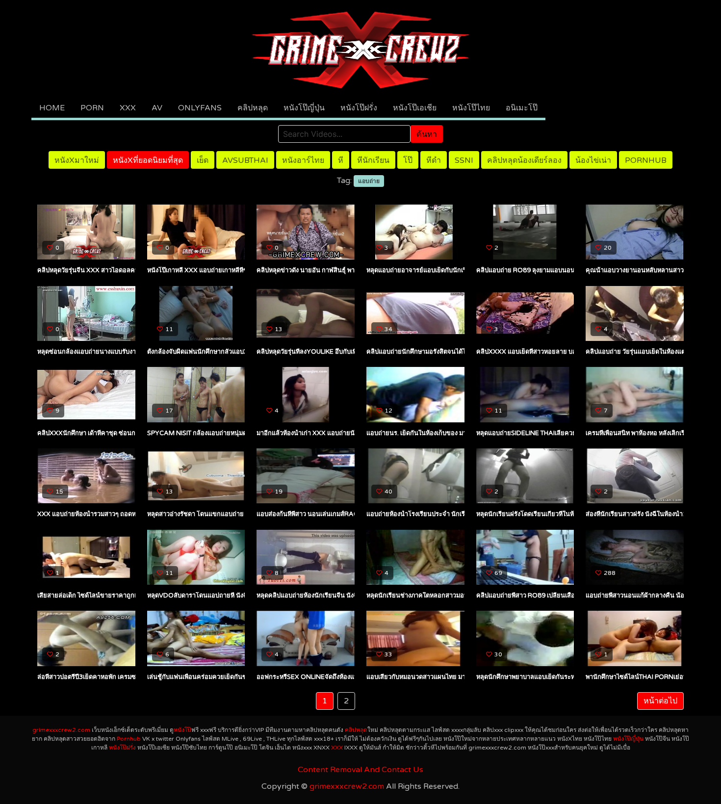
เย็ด (202, 160)
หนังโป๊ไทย (471, 108)
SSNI (464, 160)
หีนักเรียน (373, 160)
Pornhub (646, 160)
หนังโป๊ (182, 729)
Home (52, 108)
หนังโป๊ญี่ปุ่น (304, 108)
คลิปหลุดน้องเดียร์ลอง (524, 160)
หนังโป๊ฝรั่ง (358, 108)
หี (340, 160)
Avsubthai (245, 160)
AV (157, 108)
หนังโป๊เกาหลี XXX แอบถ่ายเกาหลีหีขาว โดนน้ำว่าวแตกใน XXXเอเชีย (241, 270)
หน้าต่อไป (660, 701)
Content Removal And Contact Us (360, 770)
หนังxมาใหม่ (76, 160)
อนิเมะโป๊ (522, 108)
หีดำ (433, 160)
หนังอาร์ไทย (303, 160)
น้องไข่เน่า (593, 160)
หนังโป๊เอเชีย (415, 108)
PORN (92, 108)
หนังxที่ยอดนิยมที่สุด (148, 160)
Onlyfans (200, 108)
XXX (128, 108)
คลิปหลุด (252, 108)
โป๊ (407, 160)
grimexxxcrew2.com (61, 729)
